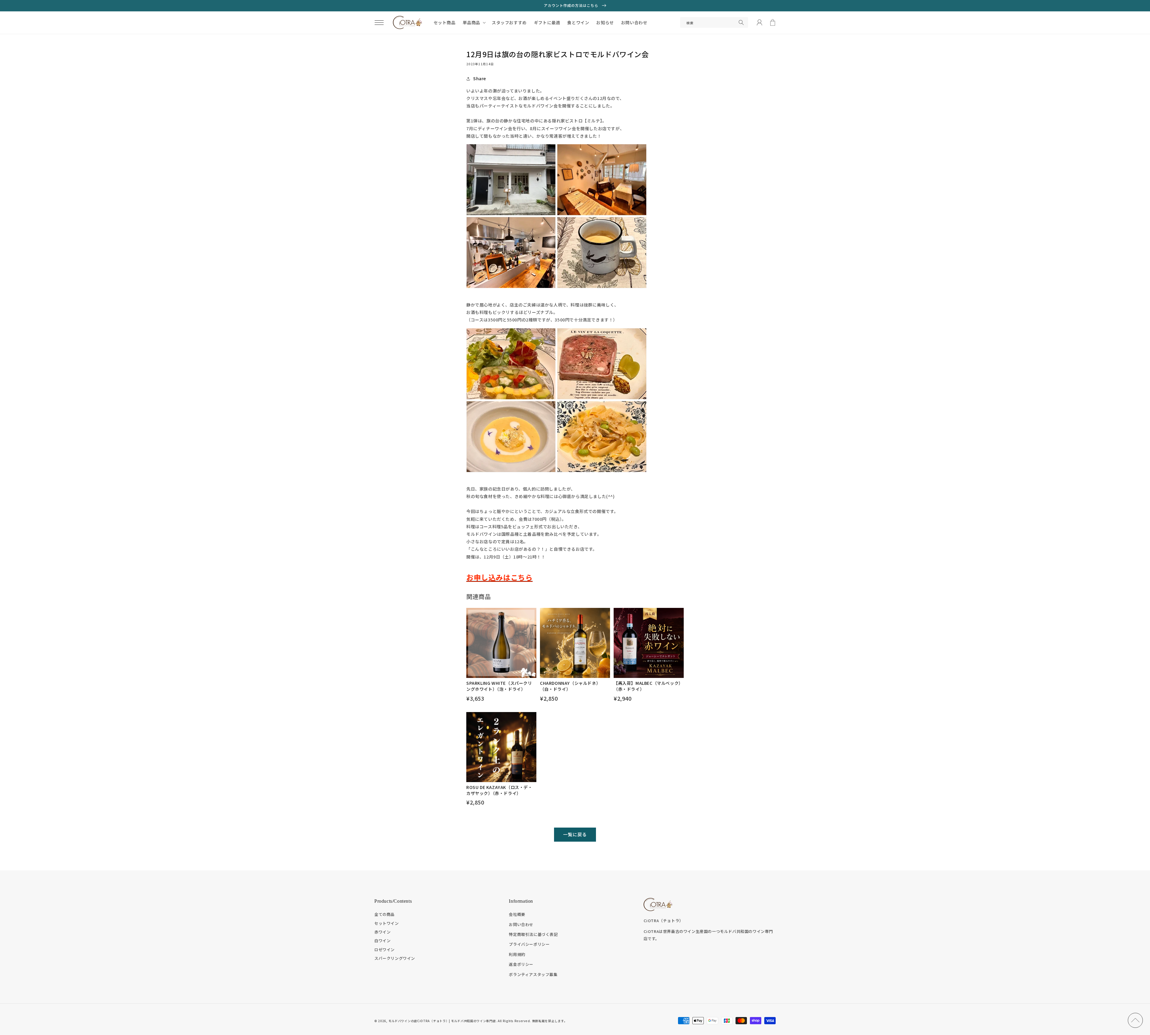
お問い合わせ (521, 924)
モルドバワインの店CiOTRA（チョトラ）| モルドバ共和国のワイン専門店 (442, 1021)
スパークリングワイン (394, 958)
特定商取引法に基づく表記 (533, 934)
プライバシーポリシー (529, 944)
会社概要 (517, 914)
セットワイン (386, 923)
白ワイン (382, 940)
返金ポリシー (521, 964)
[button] (379, 22)
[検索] (741, 22)
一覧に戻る (575, 834)
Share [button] (479, 78)
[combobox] (714, 22)
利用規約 (517, 954)
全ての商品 (384, 914)
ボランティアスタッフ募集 (533, 974)
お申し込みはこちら (499, 577)
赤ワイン (382, 932)
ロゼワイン (384, 949)
